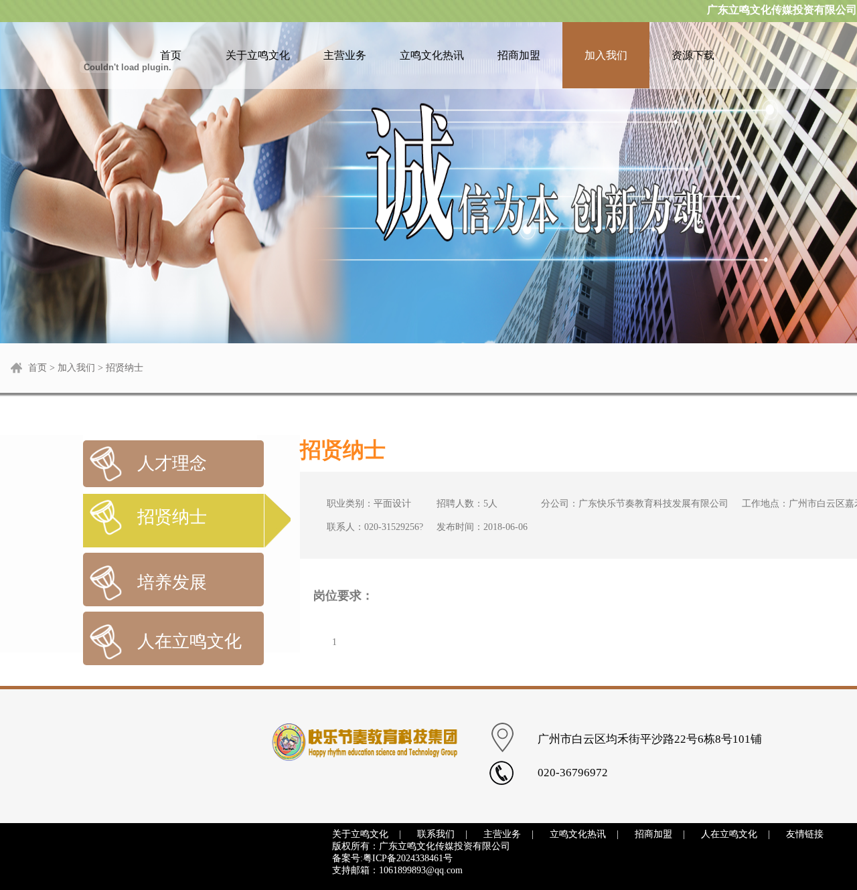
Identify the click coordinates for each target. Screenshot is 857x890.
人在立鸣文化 (729, 834)
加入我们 (606, 55)
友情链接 (805, 834)
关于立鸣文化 (258, 55)
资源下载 (693, 55)
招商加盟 (518, 55)
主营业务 (344, 55)
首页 (37, 368)
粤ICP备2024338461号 (408, 858)
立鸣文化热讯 (432, 55)
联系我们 (436, 834)
